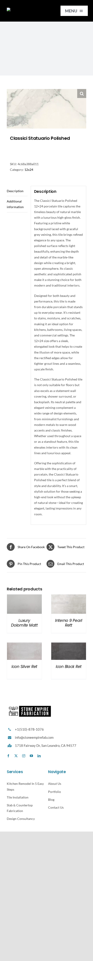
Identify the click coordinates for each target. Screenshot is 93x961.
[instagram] (23, 755)
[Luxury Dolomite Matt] (24, 597)
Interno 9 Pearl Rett (68, 623)
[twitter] (16, 755)
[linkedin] (39, 755)
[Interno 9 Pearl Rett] (68, 597)
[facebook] (8, 755)
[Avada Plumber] (26, 9)
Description (15, 191)
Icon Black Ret (68, 666)
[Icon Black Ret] (68, 645)
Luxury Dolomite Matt (24, 623)
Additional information (15, 204)
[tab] (17, 191)
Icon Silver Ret (24, 666)
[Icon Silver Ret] (24, 645)
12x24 (28, 169)
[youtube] (31, 755)
